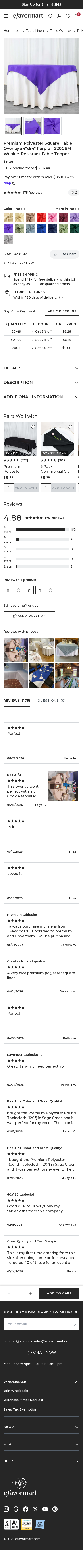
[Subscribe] (74, 1324)
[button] (13, 126)
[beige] (8, 217)
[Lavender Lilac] (74, 217)
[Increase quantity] (30, 1293)
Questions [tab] (51, 701)
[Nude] (30, 217)
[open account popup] (59, 16)
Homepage (12, 31)
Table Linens (35, 31)
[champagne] (19, 217)
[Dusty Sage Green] (19, 228)
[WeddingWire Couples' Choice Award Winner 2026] (26, 1524)
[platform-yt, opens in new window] (45, 1509)
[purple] (8, 228)
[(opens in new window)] (11, 1524)
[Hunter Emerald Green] (74, 228)
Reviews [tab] (17, 701)
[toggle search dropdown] (50, 16)
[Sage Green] (63, 228)
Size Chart (68, 254)
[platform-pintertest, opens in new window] (55, 1509)
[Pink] (52, 217)
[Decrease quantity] (9, 1293)
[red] (41, 217)
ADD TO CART (26, 487)
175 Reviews (32, 193)
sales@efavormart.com (52, 1341)
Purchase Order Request (23, 1400)
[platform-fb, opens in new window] (25, 1509)
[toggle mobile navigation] (6, 16)
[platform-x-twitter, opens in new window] (35, 1509)
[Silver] (8, 239)
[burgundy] (63, 217)
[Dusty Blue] (30, 228)
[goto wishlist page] (68, 16)
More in (67, 209)
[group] (41, 4)
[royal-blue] (41, 228)
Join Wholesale (16, 1391)
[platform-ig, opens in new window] (6, 1509)
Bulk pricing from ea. (27, 168)
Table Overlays (61, 31)
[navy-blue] (52, 228)
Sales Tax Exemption (20, 1409)
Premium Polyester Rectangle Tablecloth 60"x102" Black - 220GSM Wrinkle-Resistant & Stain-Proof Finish (20, 469)
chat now (44, 1352)
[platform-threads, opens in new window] (16, 1509)
